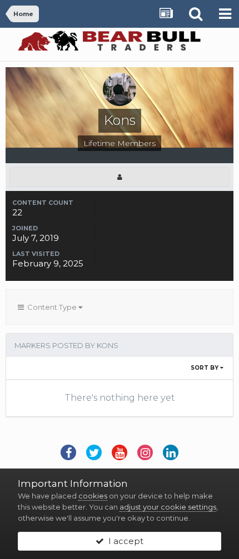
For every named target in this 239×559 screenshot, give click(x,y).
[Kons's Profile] (119, 177)
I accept (123, 541)
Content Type (51, 307)
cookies (92, 495)
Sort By (205, 367)
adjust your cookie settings (168, 506)
